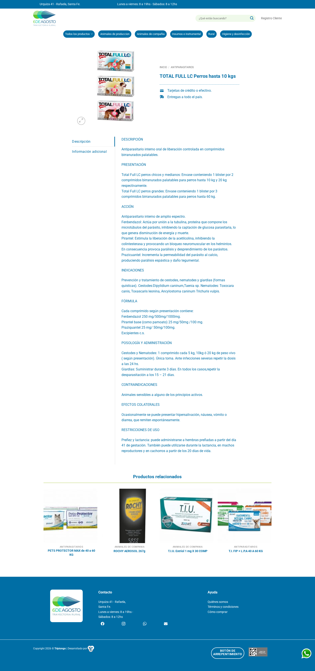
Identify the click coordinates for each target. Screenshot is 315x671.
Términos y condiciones (223, 607)
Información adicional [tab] (89, 152)
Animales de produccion (114, 34)
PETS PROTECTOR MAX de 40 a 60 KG (71, 553)
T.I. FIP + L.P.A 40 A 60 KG (246, 551)
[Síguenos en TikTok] (144, 624)
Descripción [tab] (81, 141)
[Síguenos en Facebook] (102, 624)
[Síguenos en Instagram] (123, 624)
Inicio (163, 67)
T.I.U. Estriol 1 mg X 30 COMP (187, 551)
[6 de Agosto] (46, 18)
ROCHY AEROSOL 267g (129, 551)
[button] (271, 18)
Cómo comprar (218, 612)
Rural (211, 34)
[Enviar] (251, 18)
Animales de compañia (151, 34)
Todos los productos (77, 34)
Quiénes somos (218, 602)
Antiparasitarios (182, 67)
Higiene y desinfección (236, 34)
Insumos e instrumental (186, 34)
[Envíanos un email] (166, 624)
